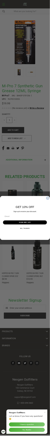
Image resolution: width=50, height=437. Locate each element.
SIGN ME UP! (25, 222)
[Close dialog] (47, 198)
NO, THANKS (25, 228)
